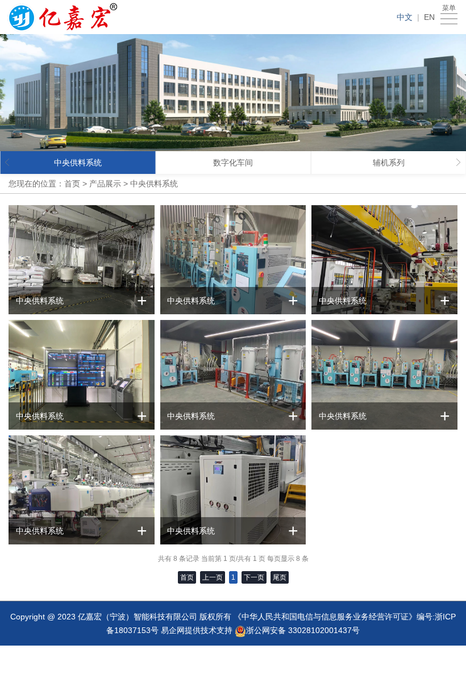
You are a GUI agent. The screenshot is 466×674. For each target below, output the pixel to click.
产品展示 (105, 183)
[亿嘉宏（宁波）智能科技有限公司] (62, 17)
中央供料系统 (154, 183)
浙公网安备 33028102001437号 (303, 630)
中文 (405, 17)
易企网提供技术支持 (196, 630)
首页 (72, 183)
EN (429, 17)
